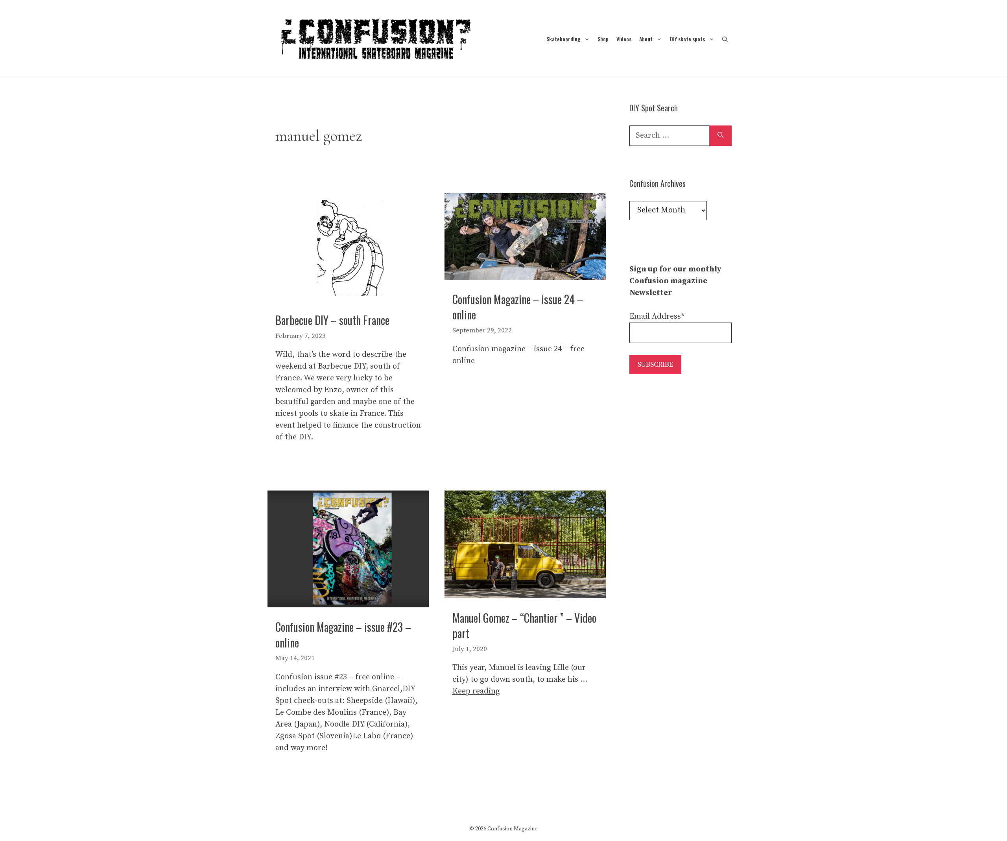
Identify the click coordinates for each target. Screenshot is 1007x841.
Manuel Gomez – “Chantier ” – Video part (524, 625)
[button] (725, 39)
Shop (603, 39)
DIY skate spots (687, 39)
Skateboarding (563, 39)
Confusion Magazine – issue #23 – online (343, 634)
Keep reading (476, 691)
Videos (623, 39)
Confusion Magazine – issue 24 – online (517, 307)
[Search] (720, 135)
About (646, 39)
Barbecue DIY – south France (332, 320)
